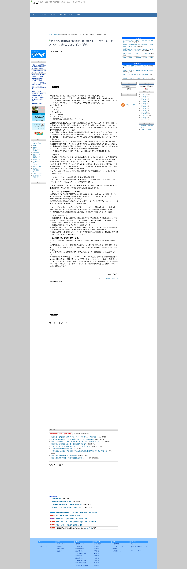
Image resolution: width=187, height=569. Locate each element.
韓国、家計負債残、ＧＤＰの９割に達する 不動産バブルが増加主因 (75, 441)
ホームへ (40, 544)
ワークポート (88, 528)
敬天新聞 (35, 168)
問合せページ (134, 544)
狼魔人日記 (36, 170)
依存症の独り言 (37, 175)
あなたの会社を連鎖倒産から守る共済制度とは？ (39, 94)
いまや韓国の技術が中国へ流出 (62, 448)
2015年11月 (144, 113)
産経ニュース (36, 154)
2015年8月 (143, 119)
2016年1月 (143, 110)
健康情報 (114, 548)
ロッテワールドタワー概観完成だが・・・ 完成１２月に (71, 446)
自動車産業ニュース (117, 551)
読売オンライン (37, 157)
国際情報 (96, 565)
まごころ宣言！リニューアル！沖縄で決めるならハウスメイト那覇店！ (76, 522)
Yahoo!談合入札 (37, 143)
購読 (37, 120)
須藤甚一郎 (36, 177)
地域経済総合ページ (99, 544)
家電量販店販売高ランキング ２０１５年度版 (39, 79)
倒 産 (53, 14)
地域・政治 (63, 14)
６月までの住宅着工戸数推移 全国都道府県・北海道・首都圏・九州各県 (39, 66)
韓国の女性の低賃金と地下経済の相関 (64, 455)
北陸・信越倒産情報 (80, 553)
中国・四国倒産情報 (80, 563)
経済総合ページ (61, 544)
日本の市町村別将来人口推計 (39, 87)
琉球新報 (35, 150)
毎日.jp (34, 145)
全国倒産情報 (78, 546)
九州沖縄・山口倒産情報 (81, 565)
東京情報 (96, 553)
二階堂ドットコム (37, 173)
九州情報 (96, 551)
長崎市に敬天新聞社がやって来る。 (62, 501)
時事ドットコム (37, 156)
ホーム (35, 14)
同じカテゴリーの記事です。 (82, 433)
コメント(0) (115, 278)
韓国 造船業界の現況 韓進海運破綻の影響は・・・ (69, 458)
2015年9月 (143, 117)
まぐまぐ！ (42, 128)
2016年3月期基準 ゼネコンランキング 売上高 (39, 75)
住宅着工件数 (116, 544)
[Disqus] (83, 350)
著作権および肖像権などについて (139, 547)
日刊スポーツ (36, 163)
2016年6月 (143, 101)
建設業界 (59, 551)
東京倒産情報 (78, 555)
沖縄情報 (96, 558)
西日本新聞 (36, 152)
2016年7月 (143, 100)
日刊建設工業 (36, 159)
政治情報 (96, 546)
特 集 (70, 14)
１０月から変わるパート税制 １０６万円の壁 (39, 71)
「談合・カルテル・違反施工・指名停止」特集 (69, 525)
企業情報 (59, 546)
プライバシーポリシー (146, 129)
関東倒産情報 (78, 558)
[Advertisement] (93, 23)
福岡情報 (96, 560)
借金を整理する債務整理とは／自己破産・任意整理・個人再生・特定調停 (76, 512)
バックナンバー (38, 127)
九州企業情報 (60, 548)
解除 (42, 120)
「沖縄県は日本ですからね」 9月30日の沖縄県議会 (67, 504)
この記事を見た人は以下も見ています (60, 433)
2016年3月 (143, 107)
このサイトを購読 (130, 105)
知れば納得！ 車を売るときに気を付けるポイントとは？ (39, 99)
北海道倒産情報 (79, 548)
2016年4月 (143, 105)
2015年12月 (144, 112)
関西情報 (96, 555)
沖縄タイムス (36, 149)
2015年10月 (144, 115)
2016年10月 (144, 94)
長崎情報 (96, 563)
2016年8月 (143, 98)
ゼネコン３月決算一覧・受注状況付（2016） (68, 515)
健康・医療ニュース (37, 103)
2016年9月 (143, 96)
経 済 (44, 14)
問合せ (79, 14)
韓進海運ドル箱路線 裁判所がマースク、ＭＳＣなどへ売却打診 (73, 437)
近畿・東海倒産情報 (80, 560)
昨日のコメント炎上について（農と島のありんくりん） (68, 507)
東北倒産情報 (78, 551)
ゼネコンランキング (117, 546)
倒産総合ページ (79, 544)
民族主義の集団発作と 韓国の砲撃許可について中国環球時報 (72, 439)
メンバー (35, 171)
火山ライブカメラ (36, 91)
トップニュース (42, 546)
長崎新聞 (35, 147)
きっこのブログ (37, 166)
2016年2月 (143, 108)
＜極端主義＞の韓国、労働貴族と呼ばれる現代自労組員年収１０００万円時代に (79, 451)
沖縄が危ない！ (56, 498)
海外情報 (56, 34)
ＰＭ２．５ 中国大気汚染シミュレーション (39, 83)
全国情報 (96, 548)
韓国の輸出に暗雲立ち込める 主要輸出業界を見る (69, 444)
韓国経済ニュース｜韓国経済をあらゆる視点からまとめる (72, 518)
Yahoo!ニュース (37, 142)
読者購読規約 (37, 124)
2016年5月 (143, 103)
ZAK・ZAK (35, 164)
